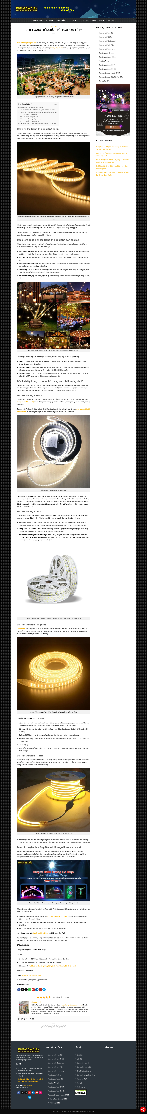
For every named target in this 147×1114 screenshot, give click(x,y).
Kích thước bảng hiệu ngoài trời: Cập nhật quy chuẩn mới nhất (112, 154)
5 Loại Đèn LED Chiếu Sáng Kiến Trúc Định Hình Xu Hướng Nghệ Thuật (112, 174)
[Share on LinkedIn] (61, 1026)
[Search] (133, 21)
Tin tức (85, 20)
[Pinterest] (22, 1019)
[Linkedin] (25, 1019)
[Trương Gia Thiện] (26, 9)
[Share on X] (46, 1026)
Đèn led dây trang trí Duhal (30, 117)
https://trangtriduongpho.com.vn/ (71, 1005)
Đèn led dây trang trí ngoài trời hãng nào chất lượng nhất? (38, 112)
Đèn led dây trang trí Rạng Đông (32, 119)
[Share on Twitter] (50, 1026)
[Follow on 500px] (44, 989)
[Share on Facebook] (42, 1026)
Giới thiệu (49, 20)
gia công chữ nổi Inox (40, 933)
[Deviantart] (19, 1019)
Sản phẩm (61, 20)
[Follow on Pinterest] (33, 989)
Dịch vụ (73, 20)
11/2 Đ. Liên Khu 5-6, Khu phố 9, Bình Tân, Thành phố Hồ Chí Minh (52, 966)
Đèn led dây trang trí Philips (30, 114)
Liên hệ (111, 20)
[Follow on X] (22, 989)
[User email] (33, 1019)
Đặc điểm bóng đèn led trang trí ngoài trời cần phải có (37, 110)
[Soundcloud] (30, 1019)
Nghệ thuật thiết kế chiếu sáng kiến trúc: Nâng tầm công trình (112, 167)
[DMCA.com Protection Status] (80, 1092)
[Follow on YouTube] (40, 989)
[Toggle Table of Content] (54, 104)
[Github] (27, 1019)
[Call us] (29, 989)
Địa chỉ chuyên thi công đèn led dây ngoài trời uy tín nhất (38, 123)
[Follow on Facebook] (18, 989)
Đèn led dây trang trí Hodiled (31, 121)
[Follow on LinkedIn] (36, 989)
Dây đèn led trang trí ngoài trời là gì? (31, 107)
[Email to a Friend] (53, 1026)
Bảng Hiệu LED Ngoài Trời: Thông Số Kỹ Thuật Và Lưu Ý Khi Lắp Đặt (112, 148)
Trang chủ (37, 20)
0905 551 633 (27, 1085)
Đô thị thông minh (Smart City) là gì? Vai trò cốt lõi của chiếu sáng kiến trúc (112, 161)
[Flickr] (40, 1092)
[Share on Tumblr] (64, 1026)
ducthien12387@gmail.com (31, 975)
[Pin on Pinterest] (57, 1026)
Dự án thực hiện (98, 20)
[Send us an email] (26, 989)
